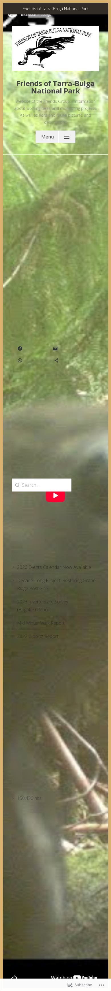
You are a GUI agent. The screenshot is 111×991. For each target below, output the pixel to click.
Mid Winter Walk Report (41, 623)
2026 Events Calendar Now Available (54, 567)
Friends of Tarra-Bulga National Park (55, 87)
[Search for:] (41, 485)
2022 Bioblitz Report (37, 636)
